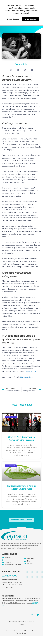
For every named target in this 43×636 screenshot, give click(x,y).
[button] (11, 70)
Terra (31, 377)
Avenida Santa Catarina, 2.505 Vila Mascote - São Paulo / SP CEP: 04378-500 (12, 585)
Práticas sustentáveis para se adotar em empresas (21, 487)
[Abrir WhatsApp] (38, 631)
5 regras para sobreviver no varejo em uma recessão (21, 438)
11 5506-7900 (9, 575)
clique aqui (31, 372)
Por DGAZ (21, 624)
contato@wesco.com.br (10, 579)
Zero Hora (24, 377)
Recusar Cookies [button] (13, 19)
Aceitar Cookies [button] (30, 19)
